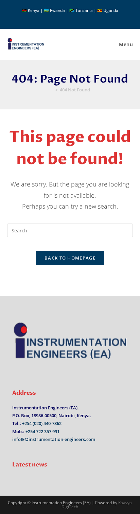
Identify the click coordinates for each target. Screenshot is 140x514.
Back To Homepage (70, 258)
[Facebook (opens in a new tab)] (67, 17)
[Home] (51, 90)
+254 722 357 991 (42, 431)
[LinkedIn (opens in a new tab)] (74, 17)
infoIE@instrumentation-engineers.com (53, 439)
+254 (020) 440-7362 (42, 423)
